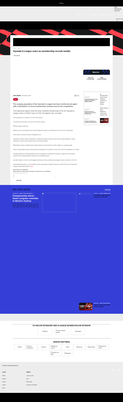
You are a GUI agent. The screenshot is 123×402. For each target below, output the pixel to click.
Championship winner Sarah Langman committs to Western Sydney (91, 100)
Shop (27, 378)
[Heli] (67, 347)
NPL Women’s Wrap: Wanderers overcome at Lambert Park (90, 112)
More (119, 14)
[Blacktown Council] (55, 347)
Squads (4, 384)
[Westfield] (67, 353)
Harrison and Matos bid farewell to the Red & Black (90, 122)
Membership (29, 381)
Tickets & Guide (29, 375)
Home (14, 48)
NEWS (78, 14)
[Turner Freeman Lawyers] (61, 331)
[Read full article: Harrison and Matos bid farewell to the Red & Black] (104, 120)
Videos (3, 387)
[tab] (90, 78)
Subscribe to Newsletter (31, 384)
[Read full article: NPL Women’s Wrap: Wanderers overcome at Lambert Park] (104, 111)
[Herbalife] (78, 331)
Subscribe (18, 180)
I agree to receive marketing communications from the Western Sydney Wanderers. (35, 176)
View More (107, 189)
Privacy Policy (25, 175)
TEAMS (85, 14)
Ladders (4, 381)
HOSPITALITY (102, 14)
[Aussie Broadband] (31, 347)
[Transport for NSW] (55, 353)
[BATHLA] (45, 331)
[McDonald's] (91, 347)
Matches (4, 378)
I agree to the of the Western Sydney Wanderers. (30, 175)
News (19, 48)
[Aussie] (43, 347)
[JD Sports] (79, 347)
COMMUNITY (111, 14)
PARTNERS (93, 14)
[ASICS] (19, 347)
